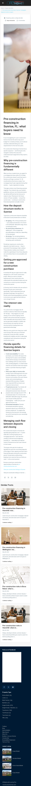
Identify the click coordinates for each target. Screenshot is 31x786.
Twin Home (5, 715)
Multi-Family (5, 700)
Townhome (5, 710)
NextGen (4, 702)
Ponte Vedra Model (17, 765)
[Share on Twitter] (8, 477)
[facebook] (4, 687)
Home (2, 8)
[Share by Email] (15, 477)
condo (4, 697)
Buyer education (9, 8)
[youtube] (13, 687)
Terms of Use (6, 742)
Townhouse (5, 712)
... (15, 636)
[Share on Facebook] (5, 477)
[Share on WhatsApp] (12, 477)
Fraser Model (16, 751)
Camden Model (16, 758)
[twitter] (8, 687)
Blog (3, 728)
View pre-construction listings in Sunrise (14, 469)
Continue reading (6, 522)
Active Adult (5, 695)
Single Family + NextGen (8, 707)
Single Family (5, 705)
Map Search (5, 732)
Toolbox (4, 726)
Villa (3, 717)
